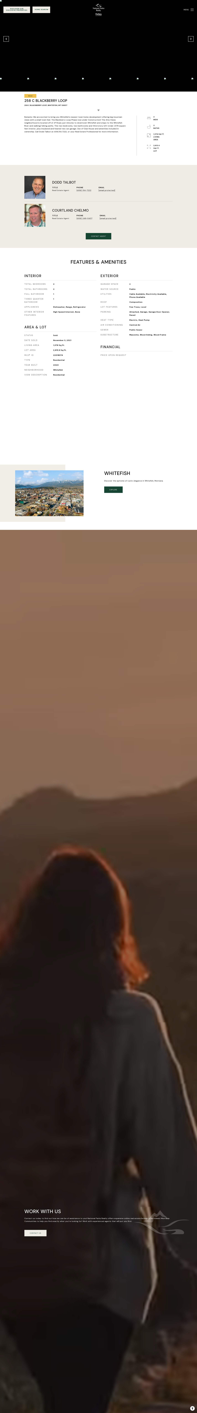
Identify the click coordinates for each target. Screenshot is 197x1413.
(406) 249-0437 (84, 218)
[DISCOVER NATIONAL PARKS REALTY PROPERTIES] (16, 10)
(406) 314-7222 (83, 190)
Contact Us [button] (35, 1233)
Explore (113, 490)
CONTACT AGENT (98, 236)
